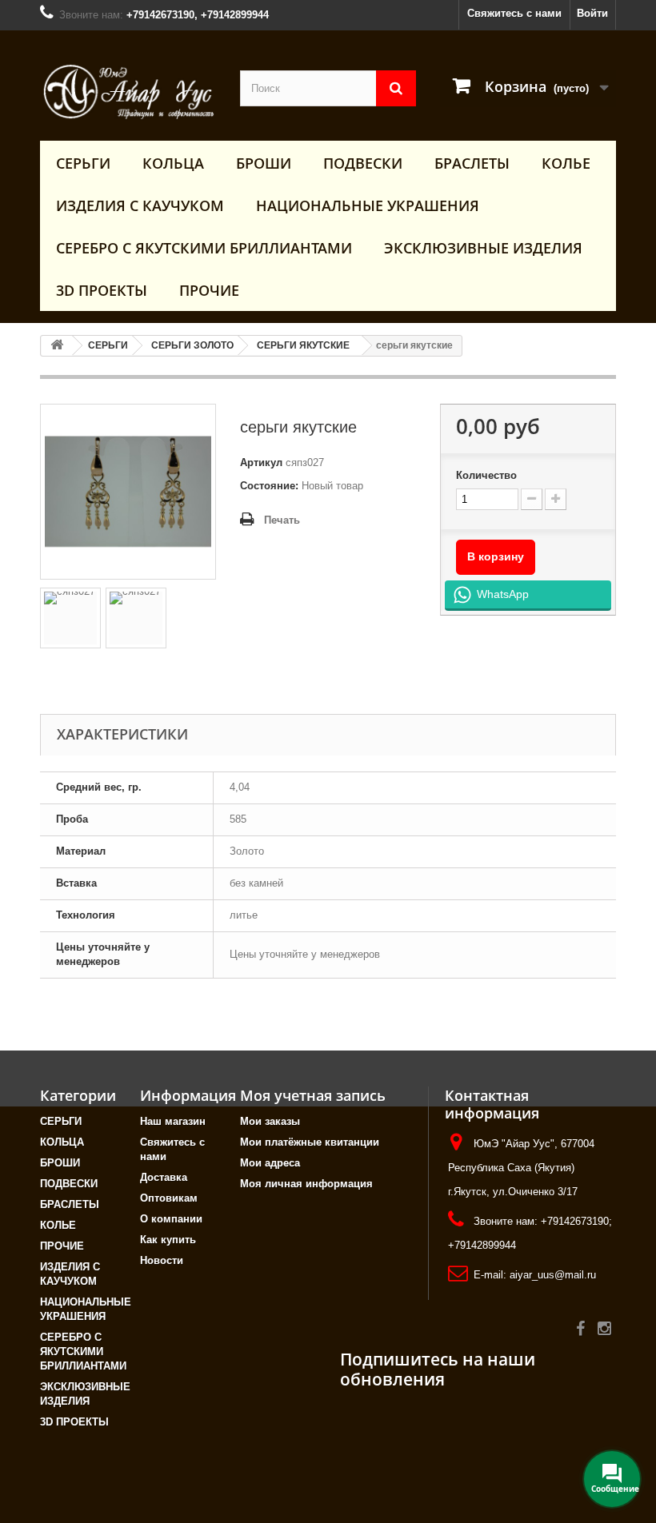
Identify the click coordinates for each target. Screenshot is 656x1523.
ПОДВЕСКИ (362, 163)
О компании (171, 1219)
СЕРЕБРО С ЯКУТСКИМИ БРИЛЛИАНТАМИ (204, 247)
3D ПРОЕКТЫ (101, 290)
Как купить (168, 1240)
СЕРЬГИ (83, 163)
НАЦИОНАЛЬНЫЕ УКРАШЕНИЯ (367, 205)
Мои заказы (270, 1121)
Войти (592, 13)
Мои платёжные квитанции (309, 1142)
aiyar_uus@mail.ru (553, 1275)
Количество (486, 475)
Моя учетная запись (313, 1095)
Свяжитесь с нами (514, 13)
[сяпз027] (70, 618)
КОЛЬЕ (566, 163)
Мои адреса (270, 1163)
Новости (161, 1260)
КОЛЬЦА (173, 163)
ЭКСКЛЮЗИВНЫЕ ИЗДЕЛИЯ (483, 247)
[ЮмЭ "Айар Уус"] (128, 91)
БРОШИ (263, 163)
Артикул (261, 462)
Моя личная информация (306, 1184)
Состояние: (269, 486)
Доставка (163, 1177)
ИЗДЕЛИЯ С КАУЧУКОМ (140, 205)
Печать (282, 520)
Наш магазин (173, 1121)
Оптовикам (169, 1198)
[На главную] (57, 346)
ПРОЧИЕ (209, 290)
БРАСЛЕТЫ (472, 163)
